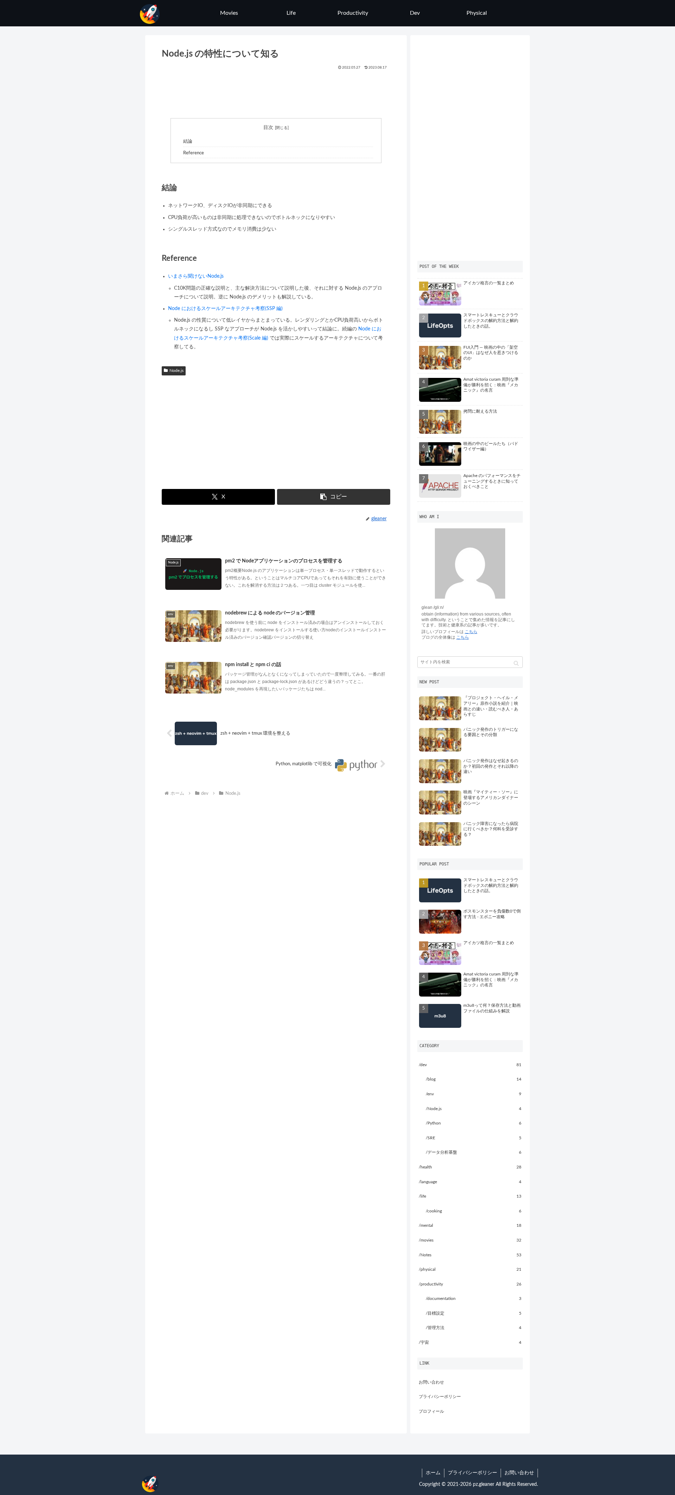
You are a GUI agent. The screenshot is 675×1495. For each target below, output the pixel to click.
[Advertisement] (276, 91)
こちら (471, 631)
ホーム (433, 1472)
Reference (193, 153)
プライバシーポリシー (440, 1396)
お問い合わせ (431, 1382)
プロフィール (431, 1411)
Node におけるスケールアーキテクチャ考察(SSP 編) (225, 308)
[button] (333, 497)
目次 (268, 127)
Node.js (176, 370)
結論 (187, 141)
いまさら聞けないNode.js (196, 276)
